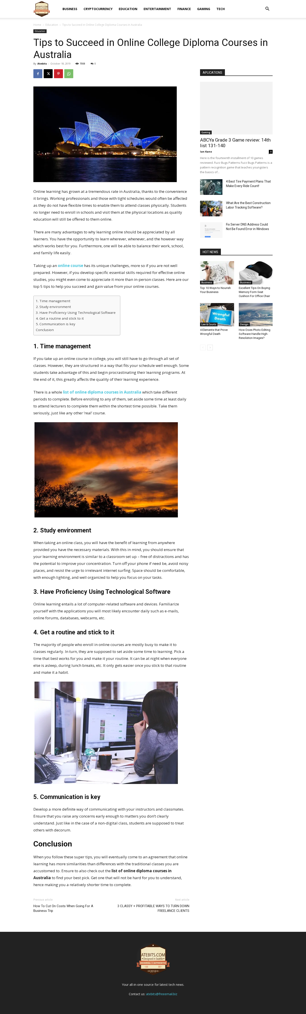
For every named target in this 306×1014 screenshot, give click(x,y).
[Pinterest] (58, 73)
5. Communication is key (55, 324)
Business (69, 9)
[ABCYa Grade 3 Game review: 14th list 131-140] (236, 108)
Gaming (203, 9)
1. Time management (53, 301)
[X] (48, 73)
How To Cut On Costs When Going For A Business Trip (63, 908)
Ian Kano (206, 151)
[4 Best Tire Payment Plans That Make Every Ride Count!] (211, 187)
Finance (184, 9)
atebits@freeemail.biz (161, 994)
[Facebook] (37, 73)
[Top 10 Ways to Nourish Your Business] (217, 272)
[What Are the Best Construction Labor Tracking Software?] (211, 208)
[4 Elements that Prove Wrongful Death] (217, 314)
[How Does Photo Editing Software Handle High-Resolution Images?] (256, 314)
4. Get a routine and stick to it (60, 318)
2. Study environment (53, 306)
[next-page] (210, 347)
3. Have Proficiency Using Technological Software (76, 312)
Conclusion (45, 329)
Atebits (42, 63)
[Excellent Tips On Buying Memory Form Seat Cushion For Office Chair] (256, 272)
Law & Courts (208, 324)
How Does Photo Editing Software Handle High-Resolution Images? (254, 334)
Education (128, 9)
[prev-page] (203, 347)
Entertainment (157, 9)
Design (244, 324)
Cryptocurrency (98, 9)
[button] (267, 9)
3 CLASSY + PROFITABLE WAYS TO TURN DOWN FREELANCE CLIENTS (153, 908)
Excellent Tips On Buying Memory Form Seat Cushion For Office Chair (254, 292)
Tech (220, 9)
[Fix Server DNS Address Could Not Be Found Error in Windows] (211, 230)
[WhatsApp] (68, 73)
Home (37, 25)
